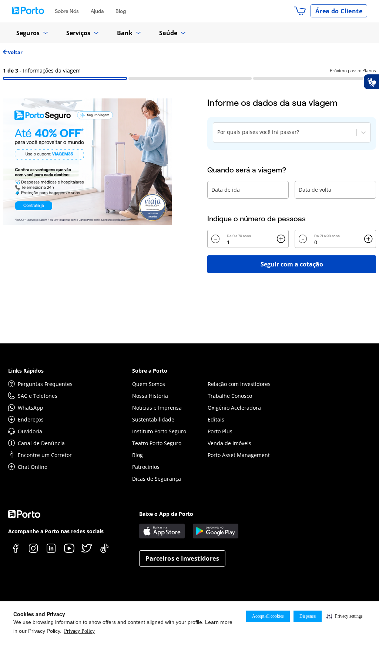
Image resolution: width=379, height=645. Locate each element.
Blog (120, 11)
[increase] (281, 239)
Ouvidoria (30, 431)
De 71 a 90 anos (327, 236)
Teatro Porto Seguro (156, 443)
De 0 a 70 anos (239, 236)
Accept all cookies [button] (268, 616)
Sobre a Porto (149, 370)
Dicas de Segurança (156, 478)
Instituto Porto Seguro (159, 431)
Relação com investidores (239, 383)
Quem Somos (148, 383)
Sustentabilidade (153, 419)
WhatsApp (30, 407)
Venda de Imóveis (229, 443)
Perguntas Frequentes (45, 383)
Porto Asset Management (239, 454)
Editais (216, 419)
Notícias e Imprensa (157, 407)
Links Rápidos (26, 370)
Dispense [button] (307, 616)
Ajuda (97, 11)
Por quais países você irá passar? (258, 131)
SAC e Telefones (37, 395)
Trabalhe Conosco (230, 395)
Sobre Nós (67, 11)
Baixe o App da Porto (166, 513)
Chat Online (32, 466)
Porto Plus (220, 431)
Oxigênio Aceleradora (234, 407)
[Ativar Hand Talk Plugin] (371, 82)
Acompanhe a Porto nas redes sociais (56, 531)
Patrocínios (146, 466)
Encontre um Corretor (45, 454)
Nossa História (150, 395)
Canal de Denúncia (41, 443)
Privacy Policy (79, 631)
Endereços (31, 419)
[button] (344, 616)
